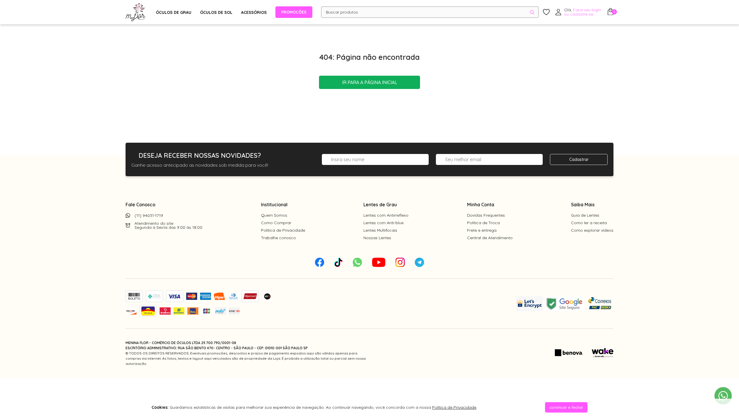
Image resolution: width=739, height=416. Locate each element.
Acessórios (254, 12)
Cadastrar (579, 159)
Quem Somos (274, 215)
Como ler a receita (589, 223)
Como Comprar (276, 223)
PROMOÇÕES (294, 12)
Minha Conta (480, 204)
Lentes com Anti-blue (383, 223)
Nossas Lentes (377, 238)
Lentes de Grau (380, 204)
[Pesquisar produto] (532, 12)
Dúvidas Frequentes (486, 215)
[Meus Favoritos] (546, 12)
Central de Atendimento (490, 238)
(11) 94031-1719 (149, 215)
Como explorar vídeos (592, 230)
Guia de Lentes (585, 215)
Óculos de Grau (173, 12)
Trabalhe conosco (278, 238)
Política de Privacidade (283, 230)
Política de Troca (483, 223)
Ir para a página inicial (369, 82)
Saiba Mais (583, 204)
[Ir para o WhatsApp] (723, 395)
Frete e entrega (482, 230)
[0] (610, 13)
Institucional (274, 204)
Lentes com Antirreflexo (385, 215)
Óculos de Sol (216, 12)
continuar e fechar (566, 407)
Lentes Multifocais (380, 230)
